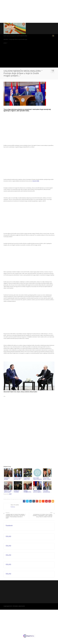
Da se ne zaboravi (19, 499)
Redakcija (5, 499)
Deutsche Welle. (35, 181)
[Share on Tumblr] (33, 501)
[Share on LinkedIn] (30, 501)
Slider (24, 499)
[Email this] (53, 501)
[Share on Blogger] (40, 501)
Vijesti (27, 499)
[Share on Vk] (46, 501)
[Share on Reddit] (43, 501)
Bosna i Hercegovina (11, 35)
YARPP (10, 494)
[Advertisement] (29, 11)
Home (5, 35)
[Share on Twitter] (27, 501)
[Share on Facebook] (24, 501)
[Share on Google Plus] (37, 501)
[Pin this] (49, 501)
